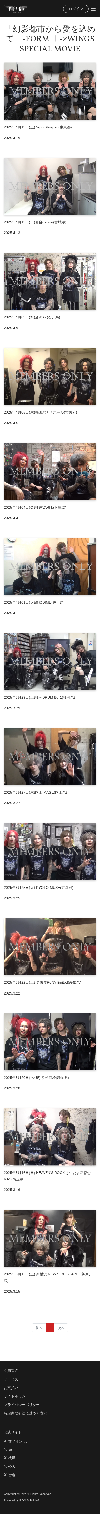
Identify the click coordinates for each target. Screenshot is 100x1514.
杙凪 (11, 1458)
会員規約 (11, 1370)
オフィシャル (19, 1441)
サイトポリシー (16, 1396)
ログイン (76, 9)
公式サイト (13, 1432)
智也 (11, 1475)
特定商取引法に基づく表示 (25, 1413)
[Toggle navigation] (93, 8)
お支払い (11, 1388)
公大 (11, 1466)
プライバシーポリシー (22, 1405)
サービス (11, 1379)
